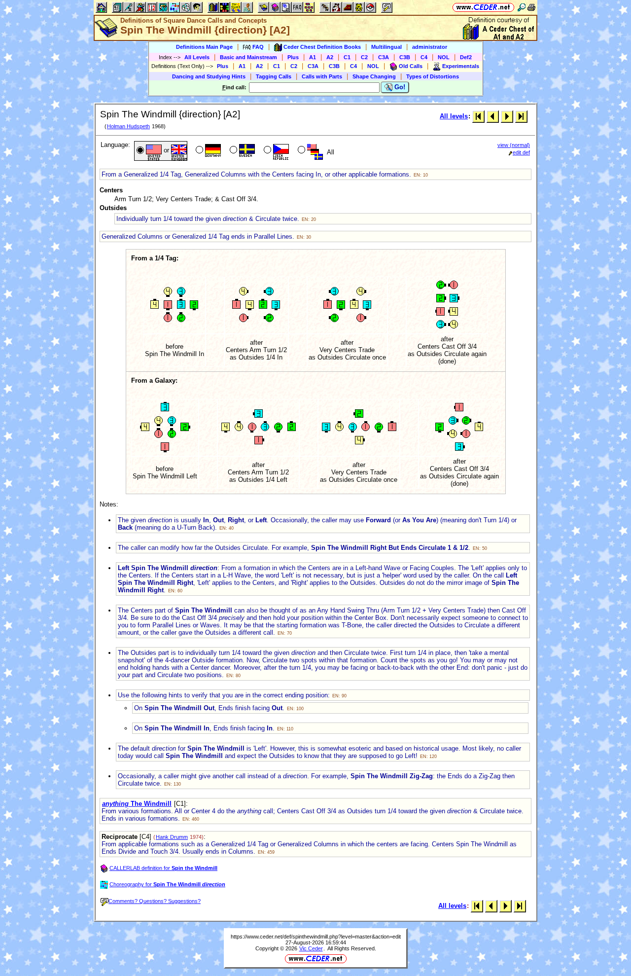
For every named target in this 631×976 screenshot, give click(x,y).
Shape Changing (374, 76)
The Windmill (137, 803)
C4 (424, 57)
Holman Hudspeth (128, 126)
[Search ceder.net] (522, 7)
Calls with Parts (322, 76)
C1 (347, 57)
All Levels (197, 57)
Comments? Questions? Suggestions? (154, 901)
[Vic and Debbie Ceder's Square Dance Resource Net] (483, 7)
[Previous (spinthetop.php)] (493, 116)
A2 (329, 57)
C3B (404, 57)
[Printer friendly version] (531, 7)
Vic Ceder (311, 948)
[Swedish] (241, 151)
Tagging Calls (273, 76)
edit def (521, 152)
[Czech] (275, 151)
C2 (364, 57)
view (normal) (513, 145)
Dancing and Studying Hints (208, 76)
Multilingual (386, 47)
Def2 (466, 57)
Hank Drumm (172, 837)
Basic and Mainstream (248, 57)
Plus (293, 57)
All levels (454, 116)
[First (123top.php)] (478, 116)
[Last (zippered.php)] (521, 116)
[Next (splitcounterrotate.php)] (507, 116)
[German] (207, 151)
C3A (383, 57)
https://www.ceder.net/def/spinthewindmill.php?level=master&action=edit (316, 937)
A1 (312, 57)
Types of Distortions (432, 76)
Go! (398, 87)
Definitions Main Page (204, 47)
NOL (444, 57)
